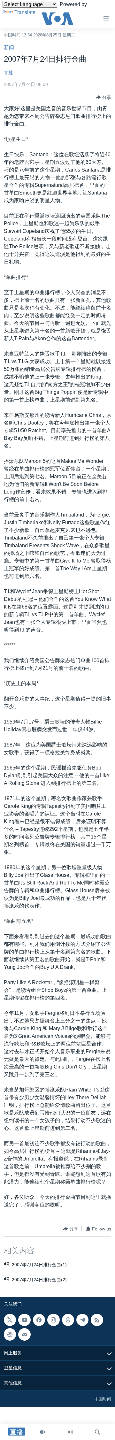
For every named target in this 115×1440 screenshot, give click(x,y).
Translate (24, 12)
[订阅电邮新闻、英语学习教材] (24, 1334)
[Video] (42, 1432)
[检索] (97, 1432)
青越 (8, 72)
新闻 (9, 47)
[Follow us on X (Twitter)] (10, 1320)
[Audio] (70, 1432)
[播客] (10, 1334)
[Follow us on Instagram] (53, 1320)
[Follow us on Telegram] (82, 1320)
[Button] (103, 97)
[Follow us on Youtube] (24, 1320)
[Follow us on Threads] (68, 1320)
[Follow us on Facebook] (39, 1320)
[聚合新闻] (97, 1320)
